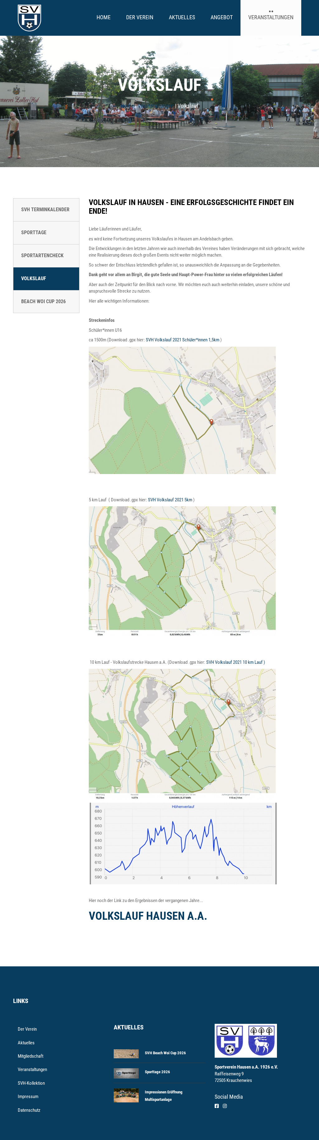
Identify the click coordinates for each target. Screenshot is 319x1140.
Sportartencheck (42, 255)
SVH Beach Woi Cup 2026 (165, 1053)
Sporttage (33, 232)
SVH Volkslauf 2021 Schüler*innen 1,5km (182, 340)
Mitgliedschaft (30, 1056)
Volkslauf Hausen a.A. (148, 916)
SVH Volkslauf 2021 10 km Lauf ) (235, 662)
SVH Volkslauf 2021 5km (170, 500)
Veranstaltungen (270, 17)
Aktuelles (182, 17)
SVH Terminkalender (45, 209)
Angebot (222, 17)
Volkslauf (33, 278)
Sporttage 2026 (157, 1071)
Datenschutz (29, 1110)
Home (104, 17)
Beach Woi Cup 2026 (43, 301)
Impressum (28, 1096)
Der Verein (139, 17)
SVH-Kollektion (31, 1083)
